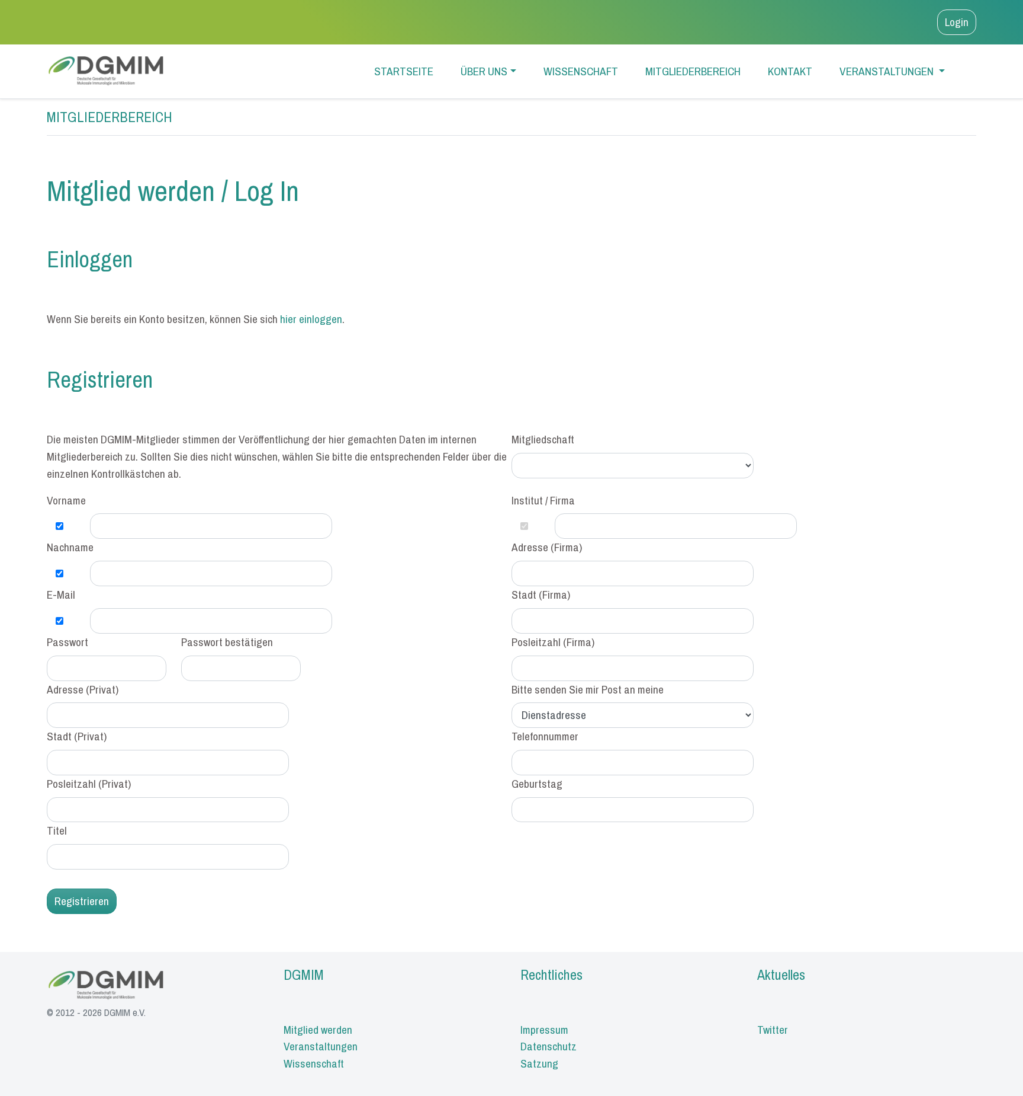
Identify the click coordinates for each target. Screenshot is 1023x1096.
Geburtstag (536, 783)
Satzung (539, 1063)
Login (957, 22)
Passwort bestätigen (227, 642)
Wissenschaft (580, 71)
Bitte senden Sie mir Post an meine (587, 689)
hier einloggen (311, 319)
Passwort (67, 642)
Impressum (544, 1029)
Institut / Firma (543, 500)
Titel (57, 830)
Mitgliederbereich (693, 71)
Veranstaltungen (887, 71)
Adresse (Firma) (546, 547)
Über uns (484, 71)
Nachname (70, 547)
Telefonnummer (544, 736)
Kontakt (790, 71)
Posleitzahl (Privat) (89, 783)
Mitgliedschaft (542, 439)
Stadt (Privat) (77, 736)
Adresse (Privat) (82, 689)
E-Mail (61, 594)
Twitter (772, 1029)
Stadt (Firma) (540, 594)
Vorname (66, 500)
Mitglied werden (318, 1029)
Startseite (403, 71)
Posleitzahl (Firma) (552, 642)
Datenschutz (548, 1046)
